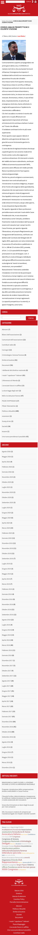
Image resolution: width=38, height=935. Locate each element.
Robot (34, 862)
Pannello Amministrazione (19, 902)
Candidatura (31, 834)
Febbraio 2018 (7, 650)
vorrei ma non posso (26, 867)
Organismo (6, 860)
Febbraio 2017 (7, 711)
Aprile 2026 (6, 462)
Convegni (5, 350)
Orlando (14, 860)
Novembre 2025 (7, 477)
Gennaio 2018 (7, 655)
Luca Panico (21, 36)
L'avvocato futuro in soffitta (11, 386)
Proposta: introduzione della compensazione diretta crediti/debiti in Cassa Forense (17, 790)
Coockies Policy (19, 899)
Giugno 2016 (6, 752)
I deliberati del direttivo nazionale (14, 370)
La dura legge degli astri (10, 391)
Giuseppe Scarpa (8, 846)
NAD (3, 855)
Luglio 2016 (6, 747)
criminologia (25, 841)
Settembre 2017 (7, 676)
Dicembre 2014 (7, 767)
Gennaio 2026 (7, 472)
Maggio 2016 (6, 757)
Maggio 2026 (6, 457)
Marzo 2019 (6, 584)
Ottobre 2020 (6, 497)
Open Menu (2, 2)
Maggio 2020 (6, 518)
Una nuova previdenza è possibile (14, 437)
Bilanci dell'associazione (10, 335)
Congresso (16, 837)
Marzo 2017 (6, 706)
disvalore (18, 844)
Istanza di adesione (19, 896)
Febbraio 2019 (7, 589)
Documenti (9, 21)
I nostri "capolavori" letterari (12, 375)
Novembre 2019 (7, 548)
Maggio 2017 (6, 696)
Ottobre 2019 (6, 553)
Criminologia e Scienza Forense (13, 355)
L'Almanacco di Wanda (10, 380)
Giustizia (17, 846)
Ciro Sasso (5, 837)
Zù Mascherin (22, 870)
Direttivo (19, 893)
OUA (20, 860)
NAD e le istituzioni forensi (11, 396)
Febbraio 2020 (7, 533)
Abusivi (4, 827)
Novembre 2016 (7, 727)
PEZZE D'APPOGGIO (9, 401)
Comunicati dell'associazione (12, 340)
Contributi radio (7, 345)
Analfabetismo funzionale (11, 830)
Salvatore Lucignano (9, 865)
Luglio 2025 (6, 487)
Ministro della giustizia (27, 853)
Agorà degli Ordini (17, 827)
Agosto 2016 (6, 742)
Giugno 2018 (6, 630)
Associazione (26, 829)
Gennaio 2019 (7, 594)
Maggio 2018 (6, 635)
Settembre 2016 (7, 737)
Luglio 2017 (6, 686)
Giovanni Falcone (27, 844)
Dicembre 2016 (7, 722)
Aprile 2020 (6, 523)
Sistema (30, 865)
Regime (20, 862)
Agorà (9, 827)
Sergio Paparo (22, 865)
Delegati (6, 843)
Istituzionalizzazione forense (14, 851)
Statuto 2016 (19, 891)
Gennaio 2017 (7, 717)
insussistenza (26, 846)
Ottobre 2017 (6, 671)
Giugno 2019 (6, 569)
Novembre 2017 (7, 666)
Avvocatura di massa (21, 832)
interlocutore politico (11, 848)
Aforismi (5, 330)
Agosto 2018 (6, 620)
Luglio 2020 (6, 508)
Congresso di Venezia (10, 839)
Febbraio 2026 (7, 467)
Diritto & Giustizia (8, 360)
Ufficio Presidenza (9, 867)
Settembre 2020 (7, 502)
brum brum (24, 834)
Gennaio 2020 (7, 538)
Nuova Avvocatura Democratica (13, 858)
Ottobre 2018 (6, 610)
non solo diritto (10, 855)
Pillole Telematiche (8, 406)
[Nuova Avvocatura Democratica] (19, 16)
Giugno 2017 (6, 691)
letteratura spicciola (11, 853)
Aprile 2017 (6, 701)
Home (3, 21)
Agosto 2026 (6, 452)
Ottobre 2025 (6, 482)
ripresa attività (27, 862)
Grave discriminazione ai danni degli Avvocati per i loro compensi (18, 806)
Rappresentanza (10, 862)
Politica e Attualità (8, 411)
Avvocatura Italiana (11, 834)
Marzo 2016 (6, 762)
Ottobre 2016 (6, 732)
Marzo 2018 (6, 645)
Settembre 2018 (7, 615)
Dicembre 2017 (7, 660)
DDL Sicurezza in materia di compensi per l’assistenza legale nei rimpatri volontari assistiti (18, 813)
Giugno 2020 (6, 513)
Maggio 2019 (6, 574)
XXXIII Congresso (10, 869)
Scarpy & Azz (6, 421)
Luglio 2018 (6, 625)
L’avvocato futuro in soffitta (19, 927)
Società (4, 426)
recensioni (5, 416)
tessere (4, 431)
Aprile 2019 (6, 579)
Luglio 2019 (6, 564)
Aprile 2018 (6, 640)
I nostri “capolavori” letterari (19, 921)
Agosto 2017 (6, 681)
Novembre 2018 (7, 604)
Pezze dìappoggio (19, 924)
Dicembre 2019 (7, 543)
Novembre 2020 (7, 492)
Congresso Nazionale (11, 841)
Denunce (12, 844)
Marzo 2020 (6, 528)
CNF (10, 837)
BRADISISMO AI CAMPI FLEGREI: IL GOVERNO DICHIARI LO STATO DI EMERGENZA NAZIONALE (18, 783)
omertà (27, 857)
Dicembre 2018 (7, 599)
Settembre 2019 (7, 559)
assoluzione (7, 832)
